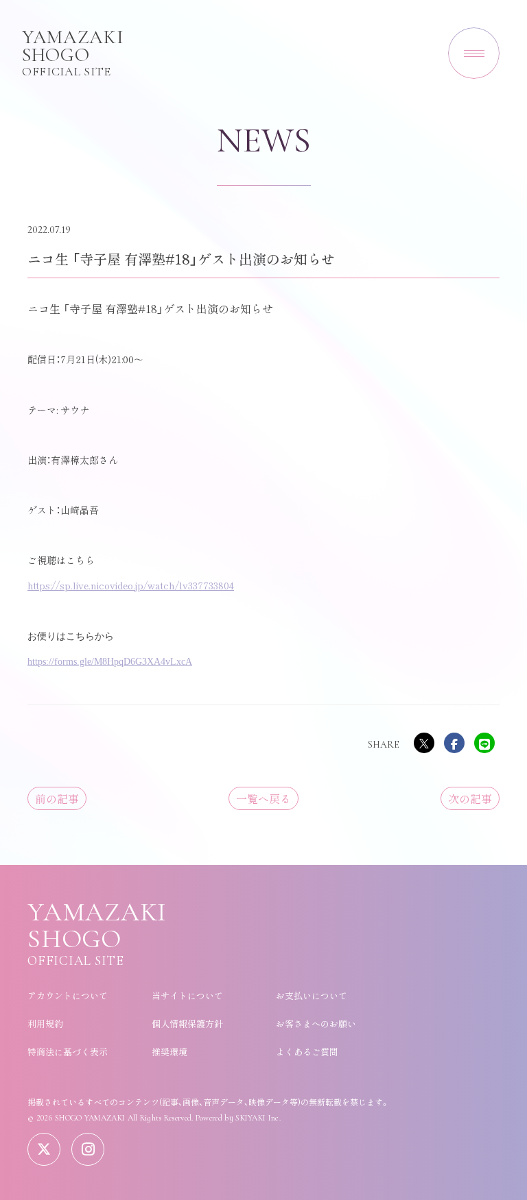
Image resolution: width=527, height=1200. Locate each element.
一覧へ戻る (263, 798)
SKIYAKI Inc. (258, 1118)
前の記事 (57, 798)
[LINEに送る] (484, 743)
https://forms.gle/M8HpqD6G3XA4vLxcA (109, 662)
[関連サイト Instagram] (87, 1149)
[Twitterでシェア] (424, 743)
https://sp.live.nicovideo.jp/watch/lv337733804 (130, 585)
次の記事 (470, 798)
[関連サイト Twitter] (43, 1149)
